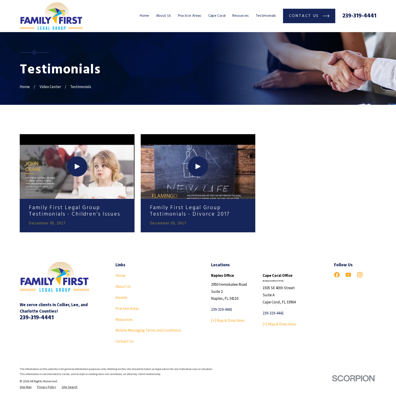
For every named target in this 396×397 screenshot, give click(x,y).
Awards (121, 297)
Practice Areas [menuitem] (189, 16)
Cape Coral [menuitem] (217, 16)
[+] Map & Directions (228, 320)
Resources (124, 319)
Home (121, 275)
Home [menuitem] (144, 16)
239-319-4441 (359, 16)
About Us (123, 286)
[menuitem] (26, 387)
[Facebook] (337, 275)
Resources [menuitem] (240, 16)
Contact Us (125, 341)
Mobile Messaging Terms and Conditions (148, 330)
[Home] (51, 16)
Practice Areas (127, 308)
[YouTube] (348, 275)
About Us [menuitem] (163, 16)
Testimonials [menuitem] (266, 16)
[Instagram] (360, 275)
